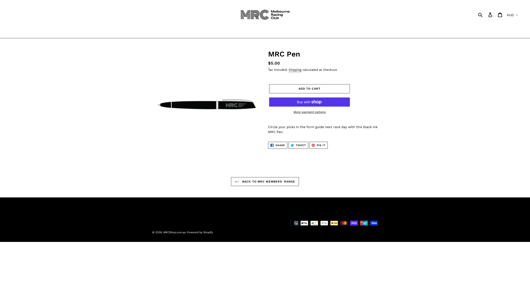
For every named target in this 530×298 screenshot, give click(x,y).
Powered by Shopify (200, 232)
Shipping (295, 70)
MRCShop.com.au (174, 232)
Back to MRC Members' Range (268, 181)
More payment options (310, 112)
